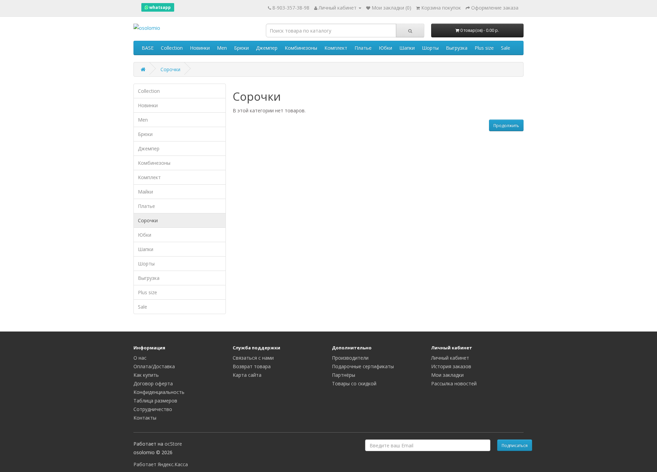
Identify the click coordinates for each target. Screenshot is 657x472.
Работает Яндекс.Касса (160, 464)
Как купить (146, 375)
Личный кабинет (450, 358)
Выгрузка (456, 48)
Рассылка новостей (454, 383)
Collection (172, 48)
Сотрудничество (152, 409)
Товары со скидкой (354, 383)
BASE (148, 48)
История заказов (451, 366)
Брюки (241, 48)
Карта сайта (247, 375)
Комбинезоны (301, 48)
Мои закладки (447, 375)
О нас (139, 358)
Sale (505, 48)
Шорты (430, 48)
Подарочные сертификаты (363, 366)
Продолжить (506, 125)
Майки (145, 191)
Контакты (144, 417)
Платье (363, 48)
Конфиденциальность (158, 392)
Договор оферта (153, 383)
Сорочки (170, 69)
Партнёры (343, 375)
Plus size (484, 48)
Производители (350, 358)
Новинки (200, 48)
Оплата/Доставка (154, 366)
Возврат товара (252, 366)
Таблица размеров (155, 400)
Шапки (407, 48)
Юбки (385, 48)
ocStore (173, 443)
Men (222, 48)
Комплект (335, 48)
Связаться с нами (253, 358)
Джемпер (267, 48)
